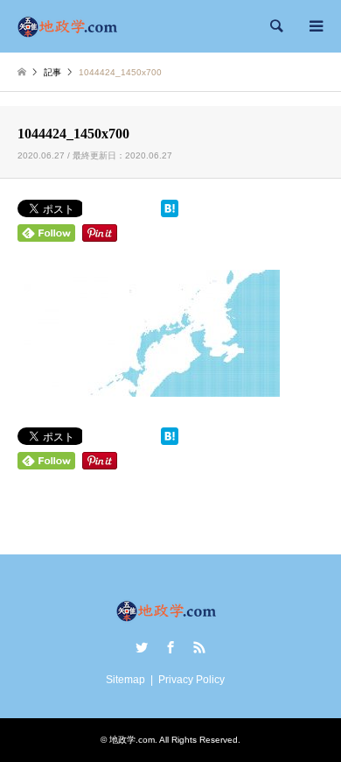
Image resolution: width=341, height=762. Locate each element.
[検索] (275, 26)
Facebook (170, 647)
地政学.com (132, 739)
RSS (199, 647)
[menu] (315, 26)
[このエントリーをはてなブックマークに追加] (169, 214)
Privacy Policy (191, 680)
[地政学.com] (72, 26)
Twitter (142, 647)
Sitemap (125, 680)
